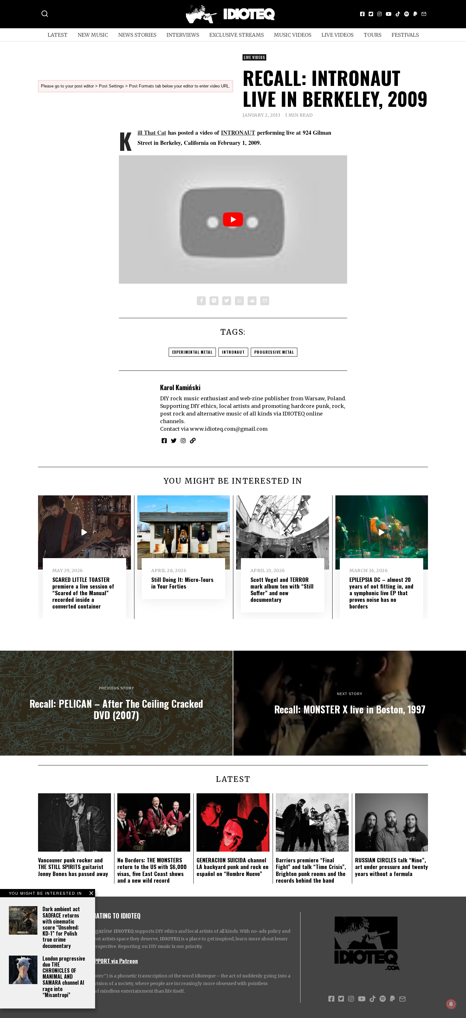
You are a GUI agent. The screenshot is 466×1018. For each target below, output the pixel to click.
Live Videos (337, 35)
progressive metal (274, 352)
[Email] (424, 14)
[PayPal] (415, 14)
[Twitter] (371, 14)
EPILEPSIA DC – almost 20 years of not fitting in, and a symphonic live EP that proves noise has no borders (381, 592)
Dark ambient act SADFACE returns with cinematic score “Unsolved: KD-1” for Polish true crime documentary (61, 927)
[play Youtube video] (233, 219)
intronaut (233, 352)
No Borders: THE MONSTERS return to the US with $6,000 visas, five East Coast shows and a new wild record (152, 870)
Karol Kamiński (180, 387)
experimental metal (192, 352)
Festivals (405, 35)
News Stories (137, 35)
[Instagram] (379, 14)
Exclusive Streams (236, 35)
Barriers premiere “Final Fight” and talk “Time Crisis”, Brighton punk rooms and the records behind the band (311, 870)
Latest (58, 35)
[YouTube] (388, 14)
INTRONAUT (238, 132)
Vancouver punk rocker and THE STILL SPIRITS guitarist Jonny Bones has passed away (73, 866)
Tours (372, 35)
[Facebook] (362, 14)
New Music (93, 35)
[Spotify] (407, 14)
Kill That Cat (152, 132)
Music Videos (292, 35)
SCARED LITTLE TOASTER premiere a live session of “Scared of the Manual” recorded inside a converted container (83, 592)
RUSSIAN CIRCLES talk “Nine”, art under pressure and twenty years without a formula (391, 866)
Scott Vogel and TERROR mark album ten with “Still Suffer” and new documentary (282, 589)
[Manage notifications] (451, 1004)
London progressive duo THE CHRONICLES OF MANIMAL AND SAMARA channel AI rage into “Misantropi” (63, 977)
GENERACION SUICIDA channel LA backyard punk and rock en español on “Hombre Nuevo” (233, 866)
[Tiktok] (398, 14)
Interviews (182, 35)
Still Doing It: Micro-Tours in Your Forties (182, 582)
